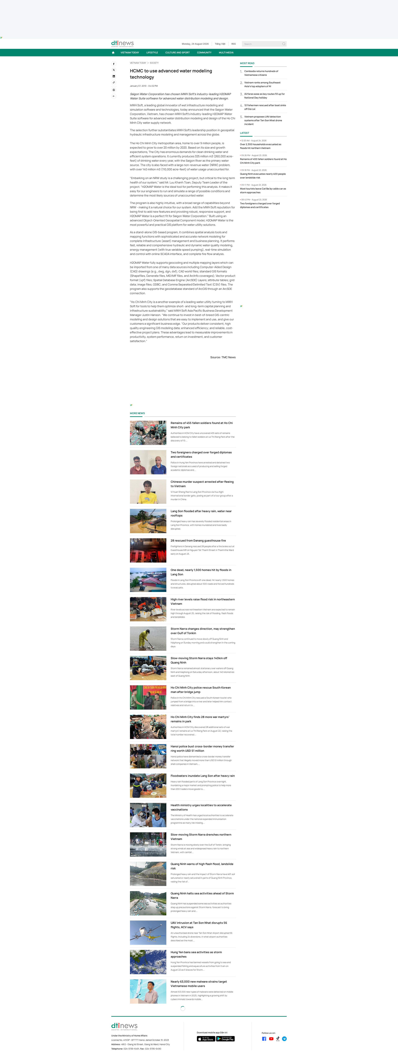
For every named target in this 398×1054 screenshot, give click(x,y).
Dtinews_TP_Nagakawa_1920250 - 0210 (199, 2)
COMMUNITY (204, 52)
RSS (233, 43)
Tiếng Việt (220, 43)
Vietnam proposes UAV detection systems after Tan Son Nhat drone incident (263, 120)
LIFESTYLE (152, 52)
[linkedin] (113, 76)
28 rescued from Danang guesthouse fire (198, 540)
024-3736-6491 (131, 1048)
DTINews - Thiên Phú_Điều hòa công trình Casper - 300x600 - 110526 (263, 217)
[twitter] (113, 70)
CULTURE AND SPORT (177, 52)
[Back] (113, 96)
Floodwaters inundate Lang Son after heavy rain (203, 776)
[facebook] (113, 63)
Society (154, 62)
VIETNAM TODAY (130, 52)
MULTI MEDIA (226, 52)
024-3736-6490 (153, 1048)
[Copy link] (113, 82)
